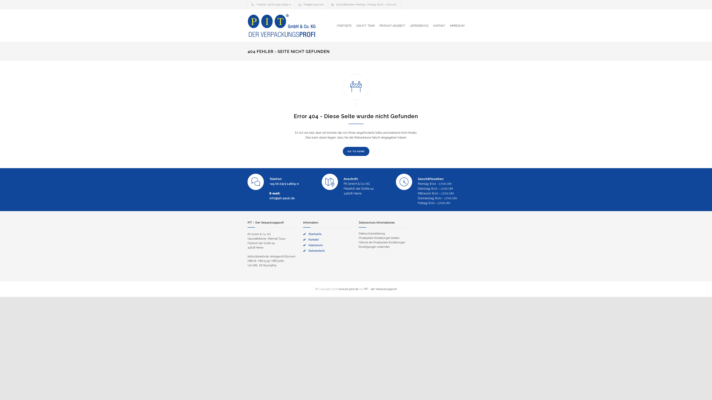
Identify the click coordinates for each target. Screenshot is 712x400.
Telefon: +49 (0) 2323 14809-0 (273, 4)
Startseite (315, 234)
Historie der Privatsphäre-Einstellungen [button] (382, 242)
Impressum (316, 245)
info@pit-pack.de (314, 4)
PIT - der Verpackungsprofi (380, 289)
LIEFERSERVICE (419, 25)
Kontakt (314, 239)
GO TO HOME (356, 151)
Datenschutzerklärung (372, 233)
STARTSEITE (344, 25)
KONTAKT (439, 25)
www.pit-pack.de (348, 289)
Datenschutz (317, 250)
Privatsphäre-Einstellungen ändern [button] (379, 237)
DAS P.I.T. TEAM (365, 25)
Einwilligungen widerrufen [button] (374, 246)
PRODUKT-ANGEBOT (392, 25)
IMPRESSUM (457, 25)
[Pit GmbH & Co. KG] (282, 25)
